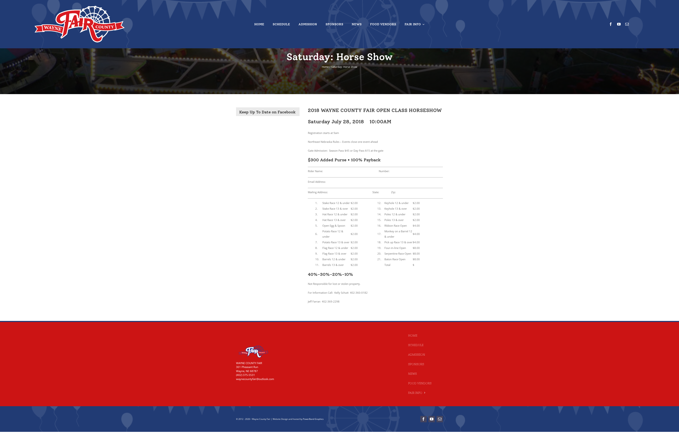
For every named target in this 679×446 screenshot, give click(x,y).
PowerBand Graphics (313, 419)
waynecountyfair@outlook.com (255, 379)
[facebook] (611, 24)
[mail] (627, 24)
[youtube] (619, 24)
